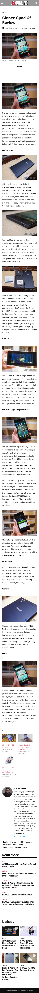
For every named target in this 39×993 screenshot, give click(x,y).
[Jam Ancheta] (7, 812)
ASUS (4, 862)
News (4, 12)
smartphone (8, 847)
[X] (21, 836)
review (21, 845)
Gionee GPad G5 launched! (8, 746)
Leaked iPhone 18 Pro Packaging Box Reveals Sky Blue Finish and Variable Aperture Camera (18, 885)
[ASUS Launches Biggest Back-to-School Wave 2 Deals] (10, 931)
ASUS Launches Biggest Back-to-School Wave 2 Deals (19, 865)
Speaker (18, 847)
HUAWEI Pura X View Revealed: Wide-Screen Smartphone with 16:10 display (18, 903)
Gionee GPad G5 (16, 842)
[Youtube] (24, 836)
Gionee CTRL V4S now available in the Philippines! (8, 770)
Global (4, 892)
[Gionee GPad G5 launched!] (9, 738)
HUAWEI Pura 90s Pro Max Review (17, 894)
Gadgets (4, 871)
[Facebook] (14, 836)
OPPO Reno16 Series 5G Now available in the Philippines (19, 874)
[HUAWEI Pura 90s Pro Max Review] (28, 958)
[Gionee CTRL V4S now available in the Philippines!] (9, 760)
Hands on (28, 842)
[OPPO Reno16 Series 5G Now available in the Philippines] (28, 931)
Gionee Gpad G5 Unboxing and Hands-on (24, 747)
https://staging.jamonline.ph (24, 792)
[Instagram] (17, 836)
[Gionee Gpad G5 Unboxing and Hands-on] (25, 738)
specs (25, 847)
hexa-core (7, 845)
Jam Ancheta (29, 28)
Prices (15, 845)
